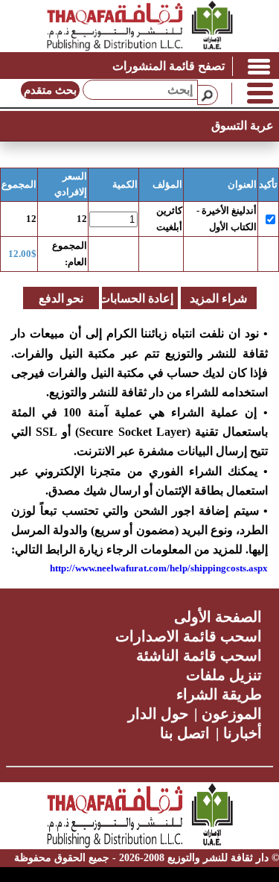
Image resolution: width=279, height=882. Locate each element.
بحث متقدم (50, 90)
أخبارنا (242, 733)
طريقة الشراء (219, 694)
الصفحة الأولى (218, 617)
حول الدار (158, 713)
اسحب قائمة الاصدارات (188, 636)
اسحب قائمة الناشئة (199, 655)
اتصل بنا (185, 733)
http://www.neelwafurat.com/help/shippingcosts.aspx (159, 568)
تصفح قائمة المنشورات (168, 66)
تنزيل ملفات (224, 675)
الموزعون (232, 713)
